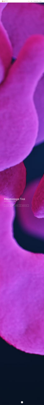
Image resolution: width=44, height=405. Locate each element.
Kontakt (40, 1)
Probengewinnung (36, 1)
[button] (7, 206)
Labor (31, 1)
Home (29, 1)
